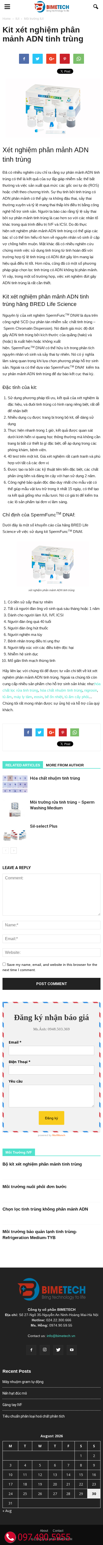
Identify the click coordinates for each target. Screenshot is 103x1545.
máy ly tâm (23, 697)
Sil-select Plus (44, 826)
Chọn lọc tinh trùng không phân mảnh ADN (45, 1209)
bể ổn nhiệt (53, 697)
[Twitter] (58, 1350)
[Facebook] (31, 1350)
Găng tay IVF (12, 1405)
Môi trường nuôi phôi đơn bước (34, 1186)
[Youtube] (72, 1350)
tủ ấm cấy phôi (76, 697)
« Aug (7, 1510)
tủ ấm (7, 697)
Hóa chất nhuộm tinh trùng (55, 778)
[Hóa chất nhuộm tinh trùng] (15, 784)
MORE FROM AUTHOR (65, 765)
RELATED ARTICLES (23, 765)
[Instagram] (45, 1350)
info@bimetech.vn (61, 1336)
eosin (38, 697)
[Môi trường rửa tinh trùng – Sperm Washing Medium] (15, 808)
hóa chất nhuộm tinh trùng (61, 690)
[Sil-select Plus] (15, 832)
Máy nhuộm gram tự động (23, 1382)
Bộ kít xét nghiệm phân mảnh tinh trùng (42, 1164)
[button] (96, 6)
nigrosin (90, 690)
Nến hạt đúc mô (14, 1393)
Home (6, 18)
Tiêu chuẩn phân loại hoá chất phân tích (33, 1416)
